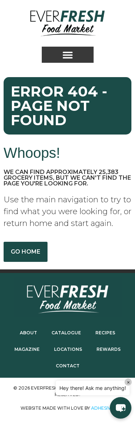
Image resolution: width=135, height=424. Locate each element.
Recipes (105, 332)
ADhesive (102, 408)
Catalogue (66, 332)
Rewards (108, 349)
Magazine (27, 349)
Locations (68, 349)
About (28, 332)
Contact (68, 365)
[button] (68, 55)
